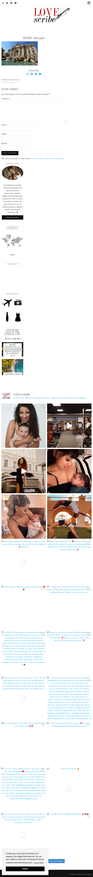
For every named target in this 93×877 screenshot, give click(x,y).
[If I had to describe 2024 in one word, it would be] (69, 698)
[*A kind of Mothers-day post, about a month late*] (69, 471)
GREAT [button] (25, 869)
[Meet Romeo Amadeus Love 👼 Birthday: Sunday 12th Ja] (69, 562)
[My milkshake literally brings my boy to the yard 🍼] (69, 426)
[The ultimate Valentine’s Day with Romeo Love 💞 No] (23, 516)
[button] (90, 3)
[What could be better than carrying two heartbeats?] (23, 607)
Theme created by (80, 874)
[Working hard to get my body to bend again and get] (69, 516)
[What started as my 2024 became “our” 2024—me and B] (23, 698)
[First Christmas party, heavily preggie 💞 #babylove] (69, 744)
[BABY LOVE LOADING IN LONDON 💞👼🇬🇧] (69, 835)
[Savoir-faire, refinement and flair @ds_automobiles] (23, 471)
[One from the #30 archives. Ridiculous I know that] (23, 835)
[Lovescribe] (46, 15)
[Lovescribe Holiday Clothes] (18, 321)
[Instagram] (3, 3)
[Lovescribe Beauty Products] (7, 321)
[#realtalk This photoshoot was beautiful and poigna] (23, 653)
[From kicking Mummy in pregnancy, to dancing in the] (23, 562)
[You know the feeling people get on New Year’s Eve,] (23, 426)
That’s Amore (10, 81)
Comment (5, 98)
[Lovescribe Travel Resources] (7, 306)
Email (4, 134)
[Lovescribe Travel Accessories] (18, 306)
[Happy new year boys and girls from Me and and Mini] (69, 653)
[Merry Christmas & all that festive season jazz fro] (23, 744)
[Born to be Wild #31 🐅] (69, 789)
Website (4, 143)
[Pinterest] (7, 3)
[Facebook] (11, 3)
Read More (13, 217)
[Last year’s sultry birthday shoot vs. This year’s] (23, 789)
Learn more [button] (39, 863)
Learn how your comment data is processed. (47, 158)
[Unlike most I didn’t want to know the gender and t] (69, 607)
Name (4, 124)
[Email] (15, 3)
